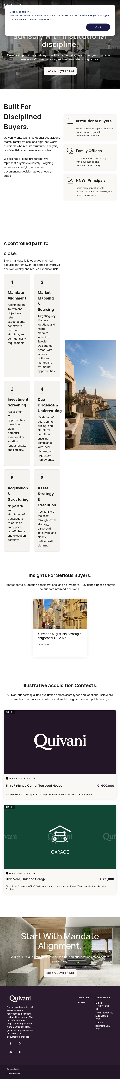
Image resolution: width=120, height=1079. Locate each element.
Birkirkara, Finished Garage (26, 879)
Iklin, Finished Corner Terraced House (34, 785)
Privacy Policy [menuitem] (13, 1069)
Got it (98, 27)
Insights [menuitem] (81, 1002)
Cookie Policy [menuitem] (13, 1073)
